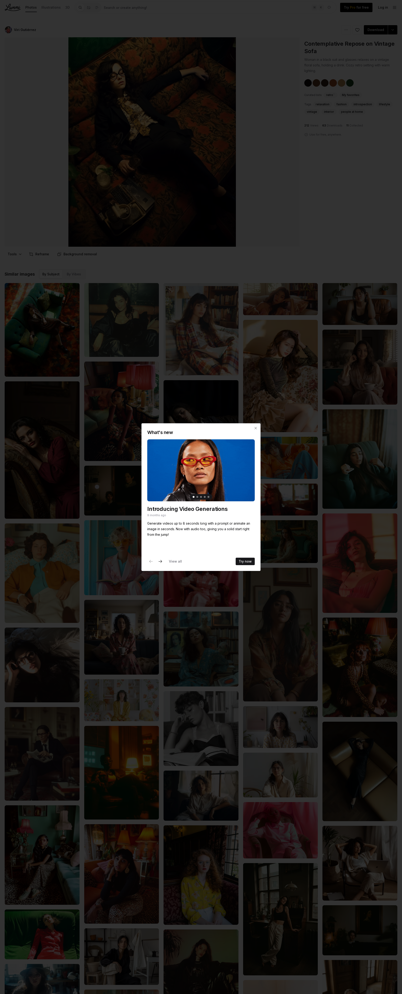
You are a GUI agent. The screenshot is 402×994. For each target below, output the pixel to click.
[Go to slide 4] (205, 497)
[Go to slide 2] (197, 497)
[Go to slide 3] (201, 497)
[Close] (255, 428)
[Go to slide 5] (208, 497)
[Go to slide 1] (193, 497)
